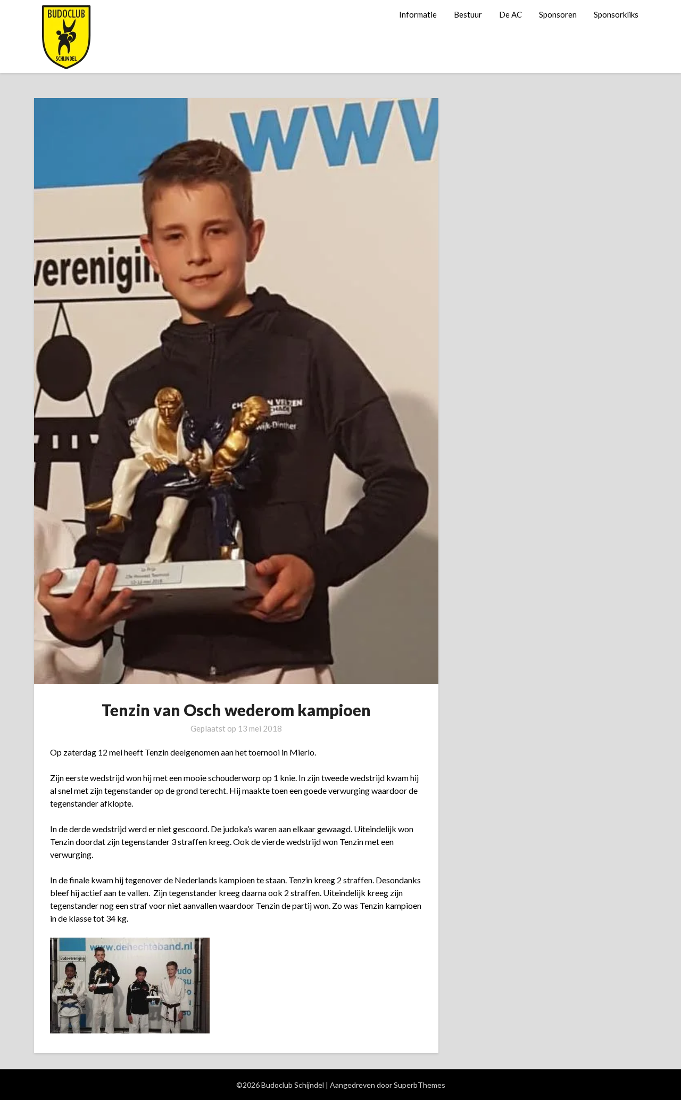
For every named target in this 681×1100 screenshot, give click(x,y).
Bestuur (468, 14)
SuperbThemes (419, 1084)
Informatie (418, 14)
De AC (510, 14)
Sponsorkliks (616, 14)
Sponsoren (558, 14)
